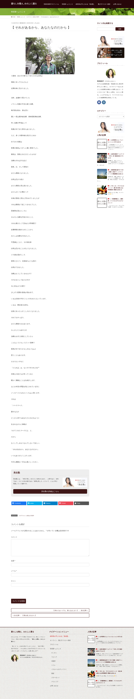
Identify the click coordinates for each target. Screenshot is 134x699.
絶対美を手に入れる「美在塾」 (59, 636)
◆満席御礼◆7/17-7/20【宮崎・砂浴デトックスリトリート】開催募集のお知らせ (115, 172)
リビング (54, 657)
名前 (13, 561)
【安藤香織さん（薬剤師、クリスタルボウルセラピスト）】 (115, 200)
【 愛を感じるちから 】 (29, 615)
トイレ (53, 665)
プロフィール (54, 644)
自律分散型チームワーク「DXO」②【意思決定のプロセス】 (116, 156)
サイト (13, 581)
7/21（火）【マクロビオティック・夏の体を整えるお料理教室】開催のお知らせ (116, 188)
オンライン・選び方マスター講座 (60, 640)
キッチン (54, 653)
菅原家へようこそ (55, 648)
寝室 (52, 673)
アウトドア (54, 681)
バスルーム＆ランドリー (59, 669)
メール (14, 571)
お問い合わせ (54, 686)
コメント (14, 537)
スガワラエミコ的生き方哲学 (26, 515)
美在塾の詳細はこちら (50, 491)
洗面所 (53, 661)
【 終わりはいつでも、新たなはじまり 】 (65, 610)
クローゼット (55, 677)
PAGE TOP (129, 676)
